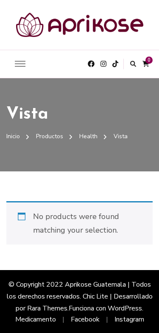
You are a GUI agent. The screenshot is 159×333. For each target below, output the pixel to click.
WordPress (125, 308)
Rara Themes (47, 308)
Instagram (129, 319)
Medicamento (35, 319)
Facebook (85, 319)
